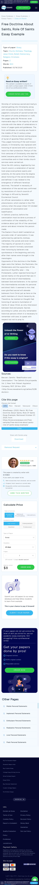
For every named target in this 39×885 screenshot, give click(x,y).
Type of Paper (8, 533)
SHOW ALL (18, 799)
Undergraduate (27, 523)
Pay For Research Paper (9, 760)
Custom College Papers (9, 788)
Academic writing (9, 515)
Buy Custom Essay (8, 768)
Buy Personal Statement (10, 784)
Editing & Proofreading (19, 515)
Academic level (9, 520)
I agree (34, 882)
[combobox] (19, 537)
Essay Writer (6, 780)
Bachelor (11, 527)
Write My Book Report (9, 776)
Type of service (10, 511)
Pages (6, 551)
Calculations (31, 515)
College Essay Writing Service (11, 772)
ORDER (34, 2)
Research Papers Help (9, 764)
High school (11, 523)
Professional (27, 527)
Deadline (6, 543)
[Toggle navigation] (36, 8)
